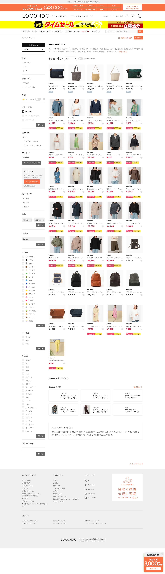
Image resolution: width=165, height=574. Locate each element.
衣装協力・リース (28, 491)
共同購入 (26, 207)
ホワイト (32, 257)
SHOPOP (138, 38)
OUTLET (59, 16)
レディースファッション (32, 145)
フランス (29, 418)
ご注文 (55, 480)
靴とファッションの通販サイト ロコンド (36, 16)
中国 (27, 374)
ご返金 (55, 491)
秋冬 (27, 344)
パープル (32, 287)
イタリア (29, 380)
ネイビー (32, 284)
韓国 (27, 367)
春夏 (27, 340)
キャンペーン (132, 7)
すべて (28, 337)
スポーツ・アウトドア (91, 520)
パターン (32, 314)
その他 (31, 321)
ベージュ (32, 270)
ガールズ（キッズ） (59, 520)
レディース (27, 63)
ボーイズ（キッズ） (59, 523)
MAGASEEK (88, 16)
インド (28, 384)
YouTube (91, 489)
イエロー (32, 290)
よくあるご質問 (118, 16)
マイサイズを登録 (32, 181)
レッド (31, 300)
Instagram (91, 493)
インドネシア (30, 387)
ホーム (24, 38)
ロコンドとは (26, 480)
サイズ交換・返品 (59, 488)
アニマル (32, 317)
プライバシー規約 (28, 501)
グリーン (32, 273)
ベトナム (29, 421)
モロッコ (29, 431)
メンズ (25, 67)
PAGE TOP (136, 463)
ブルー (31, 280)
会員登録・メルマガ (59, 496)
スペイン (29, 394)
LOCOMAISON (75, 16)
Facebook (91, 485)
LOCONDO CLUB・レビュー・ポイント (66, 499)
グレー (31, 263)
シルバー (32, 307)
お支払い (56, 483)
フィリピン (29, 411)
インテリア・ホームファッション (95, 523)
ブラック (32, 260)
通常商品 (26, 198)
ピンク (31, 297)
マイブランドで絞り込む (32, 163)
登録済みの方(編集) (29, 186)
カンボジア (29, 391)
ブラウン (32, 267)
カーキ (31, 277)
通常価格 (26, 83)
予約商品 (26, 202)
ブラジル (29, 414)
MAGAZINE (92, 498)
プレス (24, 488)
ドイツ (28, 401)
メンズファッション (31, 141)
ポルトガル (29, 424)
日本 (27, 364)
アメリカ (29, 377)
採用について (26, 486)
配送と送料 (57, 486)
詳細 (97, 2)
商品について (57, 494)
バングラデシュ (31, 407)
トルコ (28, 404)
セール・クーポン (29, 87)
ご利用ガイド (107, 16)
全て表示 (28, 112)
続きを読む (123, 52)
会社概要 (25, 483)
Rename (31, 38)
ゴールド (32, 304)
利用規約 (25, 498)
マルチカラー (33, 311)
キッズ (25, 71)
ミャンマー (29, 428)
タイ (27, 397)
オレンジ (32, 294)
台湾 (27, 370)
